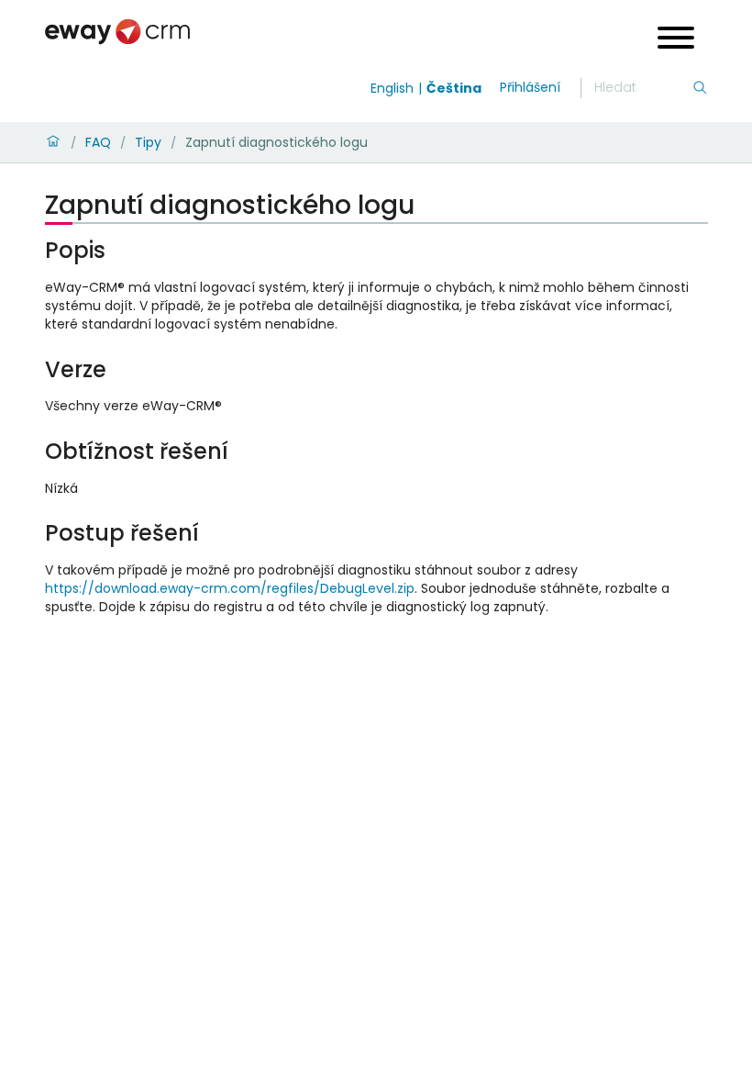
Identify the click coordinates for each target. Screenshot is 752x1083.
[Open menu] (676, 40)
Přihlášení (530, 87)
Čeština (453, 88)
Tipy (148, 142)
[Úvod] (53, 142)
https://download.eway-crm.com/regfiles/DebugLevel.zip (230, 588)
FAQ (98, 142)
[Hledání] (699, 88)
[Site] (117, 31)
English (392, 88)
